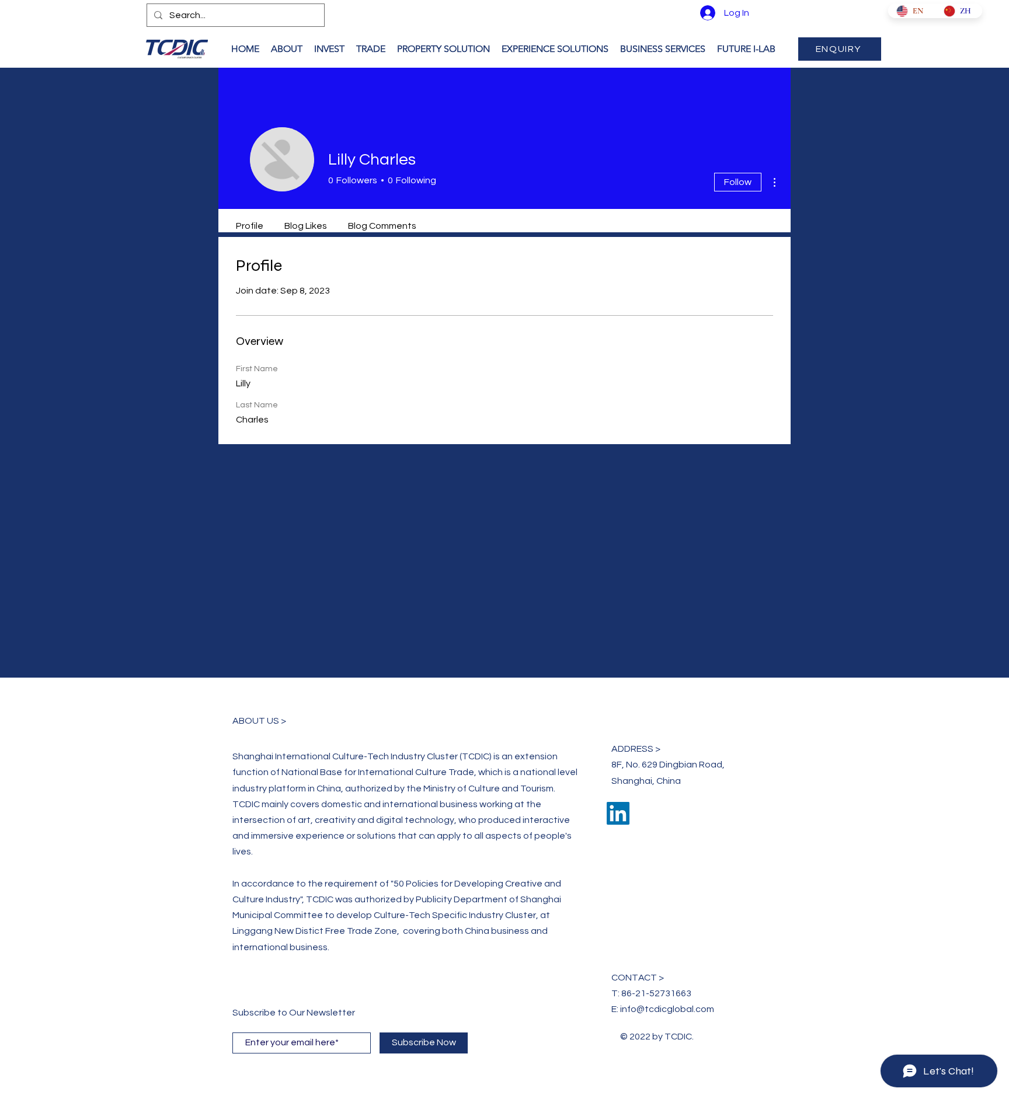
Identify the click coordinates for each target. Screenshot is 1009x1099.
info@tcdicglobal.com (667, 1009)
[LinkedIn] (618, 813)
